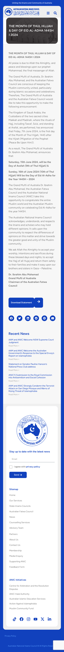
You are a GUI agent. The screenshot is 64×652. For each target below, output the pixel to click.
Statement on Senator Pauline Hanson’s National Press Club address (28, 365)
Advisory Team (16, 528)
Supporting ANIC (17, 561)
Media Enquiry (16, 556)
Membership (15, 550)
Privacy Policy (10, 636)
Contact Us (14, 545)
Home (12, 495)
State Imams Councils (20, 506)
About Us (13, 539)
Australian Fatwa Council (21, 511)
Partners (13, 534)
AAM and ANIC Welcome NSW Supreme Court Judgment (31, 341)
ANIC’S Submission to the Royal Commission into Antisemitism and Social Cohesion (30, 376)
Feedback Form (17, 567)
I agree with (27, 467)
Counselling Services (19, 522)
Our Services (15, 500)
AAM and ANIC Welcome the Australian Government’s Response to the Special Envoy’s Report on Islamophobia (31, 353)
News (12, 517)
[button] (11, 318)
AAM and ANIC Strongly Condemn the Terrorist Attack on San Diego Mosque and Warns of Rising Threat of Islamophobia (31, 388)
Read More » (14, 346)
